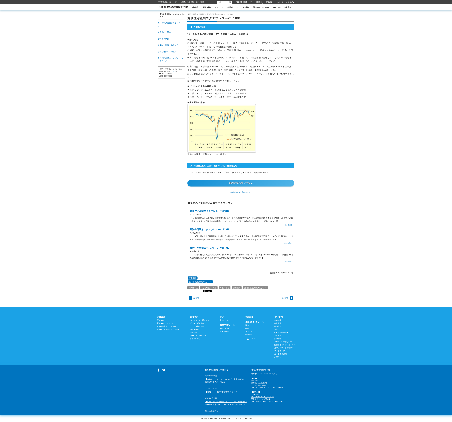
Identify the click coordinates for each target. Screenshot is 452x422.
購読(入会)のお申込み (167, 51)
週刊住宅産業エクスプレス (200, 282)
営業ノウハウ (195, 338)
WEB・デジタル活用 (198, 335)
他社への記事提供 (281, 332)
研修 (247, 328)
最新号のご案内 (164, 32)
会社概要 (277, 323)
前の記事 (196, 298)
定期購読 (195, 7)
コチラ (174, 71)
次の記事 (285, 298)
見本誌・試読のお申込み (168, 45)
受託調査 (246, 7)
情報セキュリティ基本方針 (284, 345)
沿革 (276, 329)
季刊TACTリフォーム (165, 323)
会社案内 (288, 7)
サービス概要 (163, 38)
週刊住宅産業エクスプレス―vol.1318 (210, 229)
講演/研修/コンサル (260, 7)
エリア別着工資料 (197, 326)
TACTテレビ (225, 328)
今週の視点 (224, 288)
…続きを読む (288, 225)
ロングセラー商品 (208, 288)
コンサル (248, 331)
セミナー (218, 7)
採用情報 (259, 2)
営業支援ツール (232, 7)
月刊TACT (161, 320)
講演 (247, 325)
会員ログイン (290, 3)
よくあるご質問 (280, 354)
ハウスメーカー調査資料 (199, 320)
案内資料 (277, 326)
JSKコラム (277, 7)
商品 (194, 14)
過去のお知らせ (211, 411)
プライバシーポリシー (283, 342)
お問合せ (280, 2)
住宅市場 (193, 332)
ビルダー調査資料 (197, 323)
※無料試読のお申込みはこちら (241, 192)
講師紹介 (248, 334)
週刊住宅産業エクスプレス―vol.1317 (209, 247)
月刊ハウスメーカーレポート (168, 329)
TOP (189, 14)
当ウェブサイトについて (284, 348)
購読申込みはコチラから (241, 183)
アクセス (277, 335)
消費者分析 (194, 329)
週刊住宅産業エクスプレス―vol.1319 (210, 211)
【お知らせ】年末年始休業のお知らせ (221, 392)
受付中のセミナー (227, 320)
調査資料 (206, 7)
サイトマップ (279, 351)
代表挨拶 (277, 320)
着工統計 (269, 2)
